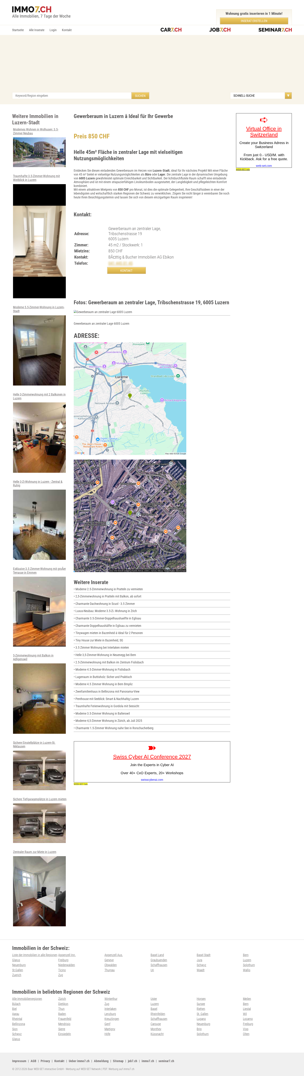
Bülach (16, 1004)
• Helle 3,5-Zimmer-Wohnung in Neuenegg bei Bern (105, 655)
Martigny (109, 1029)
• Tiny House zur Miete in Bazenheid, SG (98, 640)
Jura (199, 960)
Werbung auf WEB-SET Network (83, 1069)
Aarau (15, 1014)
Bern (246, 955)
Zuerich (16, 975)
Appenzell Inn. (67, 955)
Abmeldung (101, 1061)
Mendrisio (64, 1024)
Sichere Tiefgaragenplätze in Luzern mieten (39, 799)
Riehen (201, 1009)
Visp (245, 1029)
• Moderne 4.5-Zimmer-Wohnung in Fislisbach (102, 669)
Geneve (109, 960)
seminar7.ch (166, 1061)
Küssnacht (157, 1034)
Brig (199, 1029)
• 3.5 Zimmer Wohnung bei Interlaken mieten (101, 647)
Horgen (201, 999)
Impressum (19, 1061)
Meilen (247, 999)
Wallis (246, 970)
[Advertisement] (152, 65)
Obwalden (110, 965)
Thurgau (109, 970)
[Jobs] (219, 30)
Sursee (201, 1004)
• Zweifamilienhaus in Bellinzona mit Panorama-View (107, 691)
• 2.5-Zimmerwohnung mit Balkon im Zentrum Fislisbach (109, 662)
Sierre (61, 1029)
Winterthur (110, 999)
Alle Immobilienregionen (27, 999)
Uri (152, 970)
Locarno (248, 1019)
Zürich (62, 999)
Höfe (107, 1034)
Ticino (62, 970)
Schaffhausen (159, 965)
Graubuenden (159, 960)
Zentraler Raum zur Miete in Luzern (34, 852)
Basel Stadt (203, 955)
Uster (154, 999)
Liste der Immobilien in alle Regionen (34, 955)
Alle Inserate (36, 30)
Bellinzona (18, 1024)
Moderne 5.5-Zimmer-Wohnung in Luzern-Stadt (38, 309)
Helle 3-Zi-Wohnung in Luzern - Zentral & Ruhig (37, 483)
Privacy (45, 1061)
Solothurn (249, 965)
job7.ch (132, 1061)
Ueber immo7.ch (79, 1061)
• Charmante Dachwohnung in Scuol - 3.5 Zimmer (104, 604)
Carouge (156, 1024)
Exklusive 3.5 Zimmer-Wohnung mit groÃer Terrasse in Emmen (39, 570)
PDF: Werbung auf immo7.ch (118, 1069)
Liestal (247, 1009)
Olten (246, 1034)
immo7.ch (148, 1061)
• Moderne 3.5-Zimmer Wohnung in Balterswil (102, 713)
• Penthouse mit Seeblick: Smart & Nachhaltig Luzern (106, 699)
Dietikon (63, 1004)
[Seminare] (275, 30)
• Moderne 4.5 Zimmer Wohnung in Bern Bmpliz (103, 684)
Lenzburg (110, 1014)
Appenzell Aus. (113, 955)
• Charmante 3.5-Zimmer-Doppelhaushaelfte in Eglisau (107, 618)
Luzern (247, 960)
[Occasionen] (171, 30)
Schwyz (201, 965)
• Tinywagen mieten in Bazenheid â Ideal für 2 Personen (108, 633)
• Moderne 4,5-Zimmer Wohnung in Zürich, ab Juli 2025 (108, 720)
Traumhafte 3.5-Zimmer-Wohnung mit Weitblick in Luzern (36, 178)
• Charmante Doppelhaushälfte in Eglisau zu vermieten (107, 626)
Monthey (156, 1029)
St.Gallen (17, 970)
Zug (60, 975)
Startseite (18, 30)
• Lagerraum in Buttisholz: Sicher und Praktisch (103, 677)
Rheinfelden (158, 1014)
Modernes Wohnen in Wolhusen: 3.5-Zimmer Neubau (35, 131)
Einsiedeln (64, 1034)
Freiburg (63, 960)
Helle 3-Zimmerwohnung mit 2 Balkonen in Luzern (39, 396)
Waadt (200, 970)
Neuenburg (19, 965)
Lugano (201, 1019)
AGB (33, 1061)
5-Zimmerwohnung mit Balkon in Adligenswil (33, 657)
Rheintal (17, 1019)
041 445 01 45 (120, 263)
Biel (14, 1009)
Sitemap (118, 1061)
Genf (107, 1024)
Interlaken (110, 1009)
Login (53, 30)
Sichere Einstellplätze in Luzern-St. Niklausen (34, 744)
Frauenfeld (64, 1019)
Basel (154, 1009)
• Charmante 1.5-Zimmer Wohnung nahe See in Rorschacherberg (113, 728)
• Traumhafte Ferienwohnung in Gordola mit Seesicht (106, 706)
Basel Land (157, 955)
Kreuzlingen (111, 1019)
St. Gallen (202, 1014)
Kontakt (67, 30)
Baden (62, 1014)
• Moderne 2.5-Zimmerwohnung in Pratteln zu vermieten (108, 589)
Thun (61, 1009)
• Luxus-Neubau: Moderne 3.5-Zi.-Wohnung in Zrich (105, 611)
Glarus (16, 960)
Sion (15, 1029)
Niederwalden (66, 965)
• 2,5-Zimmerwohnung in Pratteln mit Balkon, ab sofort (107, 596)
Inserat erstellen (254, 21)
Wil (245, 1014)
